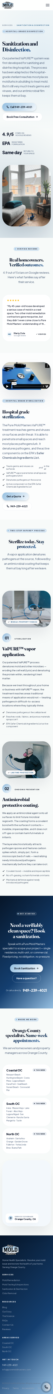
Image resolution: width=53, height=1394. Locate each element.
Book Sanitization (24, 968)
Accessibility (28, 1388)
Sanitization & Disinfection (15, 1288)
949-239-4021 (19, 506)
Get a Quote (14, 496)
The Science (8, 1316)
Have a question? (26, 978)
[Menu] (48, 5)
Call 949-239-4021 (21, 107)
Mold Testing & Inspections (15, 1284)
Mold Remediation (11, 1280)
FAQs (4, 1320)
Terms (16, 1388)
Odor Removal (9, 1293)
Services (7, 25)
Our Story (7, 1311)
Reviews (6, 1329)
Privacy (5, 1388)
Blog (4, 1307)
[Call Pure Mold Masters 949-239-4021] (46, 1387)
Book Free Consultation (20, 116)
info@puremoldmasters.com (16, 1369)
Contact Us (7, 1324)
